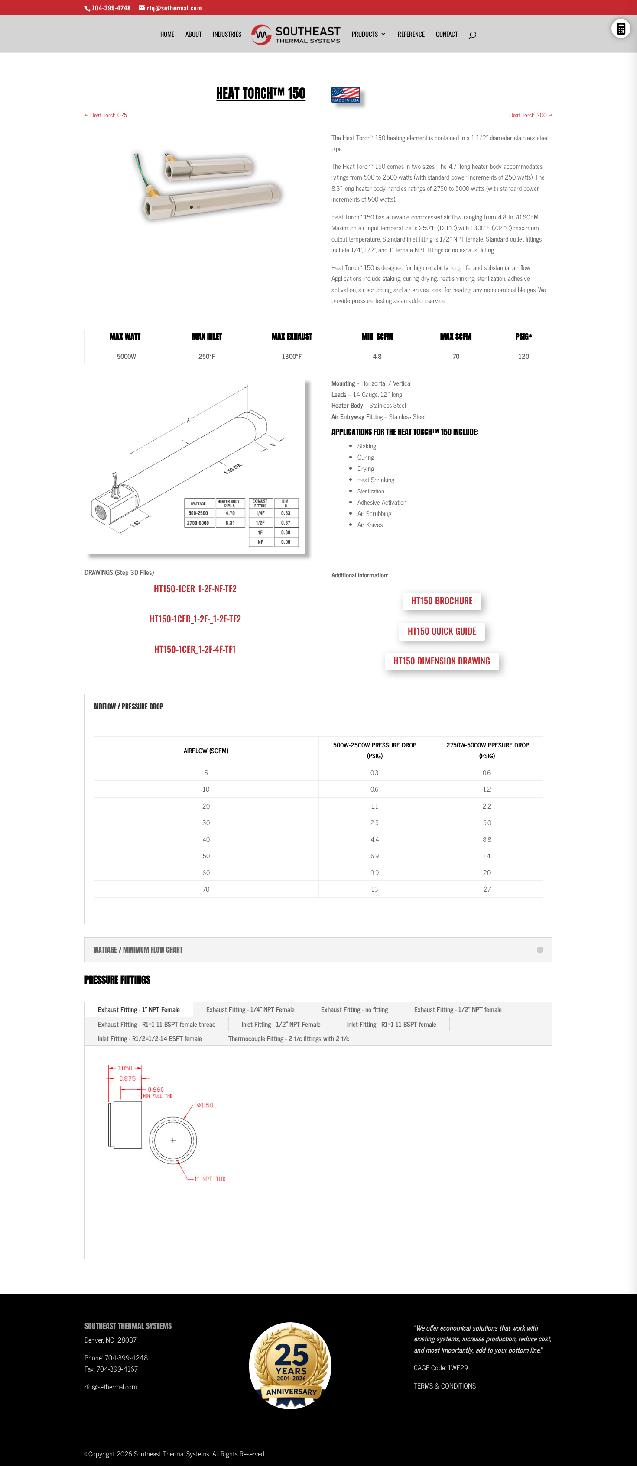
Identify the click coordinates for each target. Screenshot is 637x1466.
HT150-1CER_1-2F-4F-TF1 (195, 648)
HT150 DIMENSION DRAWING (441, 660)
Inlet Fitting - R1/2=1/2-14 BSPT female (150, 1038)
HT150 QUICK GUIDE (442, 630)
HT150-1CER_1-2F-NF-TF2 (195, 588)
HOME (167, 35)
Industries (227, 35)
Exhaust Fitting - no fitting (354, 1009)
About (193, 35)
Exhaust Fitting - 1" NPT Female (139, 1009)
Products (365, 35)
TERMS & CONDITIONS (445, 1385)
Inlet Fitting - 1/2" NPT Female (281, 1023)
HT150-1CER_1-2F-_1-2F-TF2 (195, 618)
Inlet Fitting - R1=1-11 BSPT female (391, 1023)
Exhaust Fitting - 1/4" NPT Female (250, 1009)
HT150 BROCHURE (442, 600)
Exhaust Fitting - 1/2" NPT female (458, 1009)
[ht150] (195, 222)
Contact (447, 35)
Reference (411, 35)
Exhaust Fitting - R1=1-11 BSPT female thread (156, 1023)
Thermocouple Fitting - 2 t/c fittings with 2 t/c (288, 1038)
